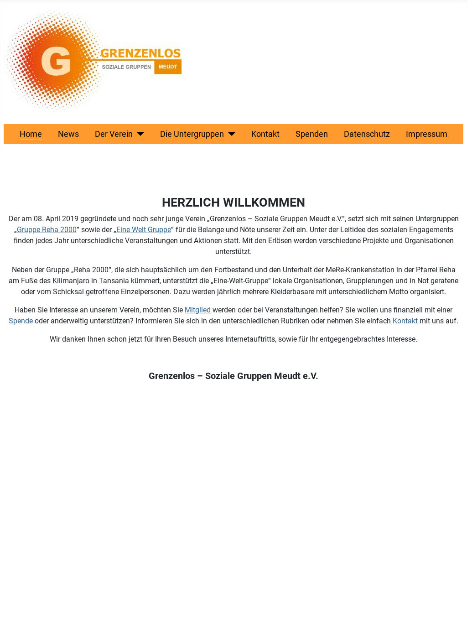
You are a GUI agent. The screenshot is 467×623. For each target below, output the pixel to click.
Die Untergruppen (192, 134)
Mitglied (198, 310)
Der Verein (114, 134)
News (68, 134)
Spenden (312, 134)
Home (31, 134)
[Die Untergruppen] (229, 134)
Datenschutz (367, 134)
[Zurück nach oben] (451, 606)
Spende (21, 321)
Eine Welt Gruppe (143, 229)
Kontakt (265, 134)
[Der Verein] (138, 134)
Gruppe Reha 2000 (47, 229)
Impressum (426, 134)
